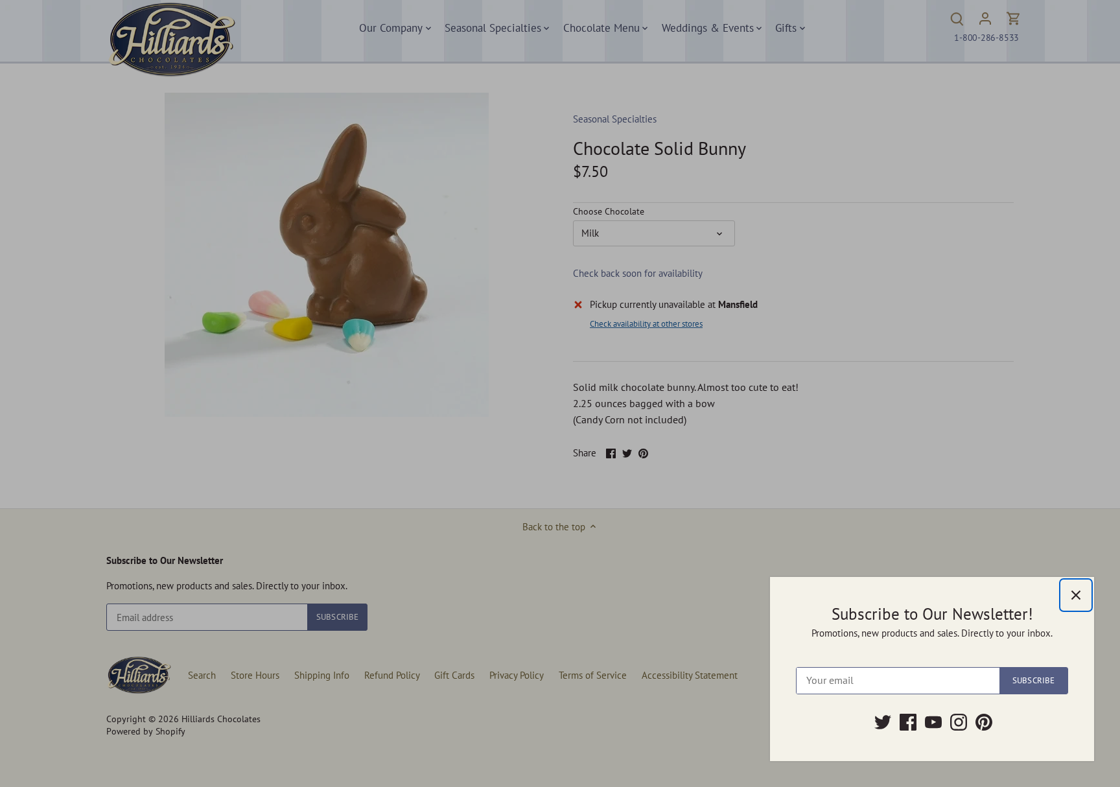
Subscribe (1033, 680)
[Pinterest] (983, 722)
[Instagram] (958, 722)
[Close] (1076, 595)
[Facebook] (908, 722)
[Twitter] (882, 722)
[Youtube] (933, 722)
